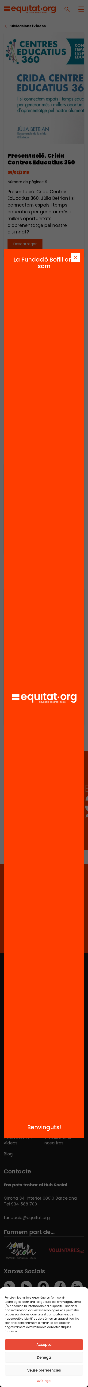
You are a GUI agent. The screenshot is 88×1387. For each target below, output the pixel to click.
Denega (44, 1357)
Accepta (44, 1344)
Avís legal (44, 1381)
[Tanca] (75, 257)
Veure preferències (44, 1370)
